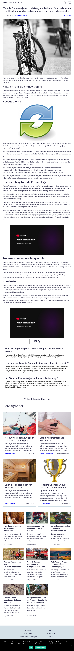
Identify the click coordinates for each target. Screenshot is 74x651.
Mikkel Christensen (46, 454)
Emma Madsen (10, 454)
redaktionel (67, 15)
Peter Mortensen (21, 15)
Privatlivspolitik (40, 647)
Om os (51, 636)
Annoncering (51, 633)
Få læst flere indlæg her (37, 399)
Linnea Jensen (10, 503)
